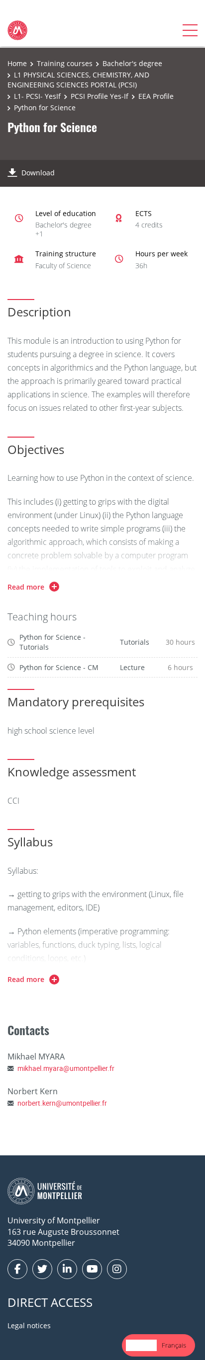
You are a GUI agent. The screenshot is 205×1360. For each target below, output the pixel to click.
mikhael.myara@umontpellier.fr (65, 1068)
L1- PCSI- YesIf (37, 96)
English (141, 1345)
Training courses (65, 63)
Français (174, 1345)
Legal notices (29, 1325)
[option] (174, 1345)
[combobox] (141, 1345)
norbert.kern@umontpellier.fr (62, 1103)
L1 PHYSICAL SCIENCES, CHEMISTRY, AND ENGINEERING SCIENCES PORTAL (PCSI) (78, 79)
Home (17, 63)
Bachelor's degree (132, 63)
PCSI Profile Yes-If (99, 96)
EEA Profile (156, 96)
